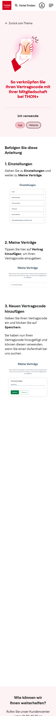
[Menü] (51, 5)
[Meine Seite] (42, 5)
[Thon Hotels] (6, 5)
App (20, 125)
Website (33, 125)
